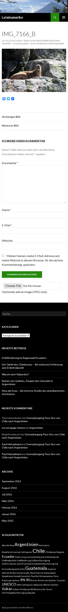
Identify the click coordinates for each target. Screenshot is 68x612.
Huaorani (52, 569)
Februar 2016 (9, 507)
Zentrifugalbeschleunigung (15, 593)
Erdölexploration (9, 560)
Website (7, 240)
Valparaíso (38, 585)
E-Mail (7, 225)
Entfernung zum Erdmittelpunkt (29, 557)
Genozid (27, 564)
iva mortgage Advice (13, 427)
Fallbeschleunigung (41, 560)
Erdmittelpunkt (52, 557)
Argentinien (36, 427)
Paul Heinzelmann (12, 444)
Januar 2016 (9, 514)
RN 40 (25, 580)
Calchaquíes (26, 552)
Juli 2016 (7, 494)
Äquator (31, 593)
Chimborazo (50, 552)
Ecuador (8, 556)
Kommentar (10, 163)
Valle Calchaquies (25, 585)
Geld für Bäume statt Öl (12, 564)
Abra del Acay (8, 545)
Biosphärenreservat (11, 552)
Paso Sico (35, 576)
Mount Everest (36, 573)
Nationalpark (50, 573)
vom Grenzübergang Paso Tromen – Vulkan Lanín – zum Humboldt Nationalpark (33, 42)
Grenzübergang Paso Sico (13, 569)
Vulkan (7, 589)
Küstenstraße (23, 573)
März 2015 (8, 520)
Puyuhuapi (7, 580)
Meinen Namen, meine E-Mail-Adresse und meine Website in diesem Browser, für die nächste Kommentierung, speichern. (32, 260)
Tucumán (61, 580)
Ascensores (44, 545)
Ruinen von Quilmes (47, 580)
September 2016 (11, 481)
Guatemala (36, 568)
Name (6, 210)
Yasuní (49, 589)
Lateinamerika (12, 17)
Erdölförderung (24, 560)
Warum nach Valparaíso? (15, 374)
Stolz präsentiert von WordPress (17, 607)
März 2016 (8, 500)
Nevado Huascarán (21, 576)
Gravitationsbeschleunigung (45, 564)
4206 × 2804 (22, 40)
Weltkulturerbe (38, 589)
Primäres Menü (63, 17)
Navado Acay (7, 576)
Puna (56, 576)
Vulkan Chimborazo (21, 589)
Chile (39, 551)
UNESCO (9, 584)
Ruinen (33, 580)
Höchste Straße (9, 573)
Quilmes (16, 580)
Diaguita (60, 552)
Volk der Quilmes (50, 585)
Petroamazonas (46, 576)
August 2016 (9, 487)
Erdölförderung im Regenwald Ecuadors (24, 357)
